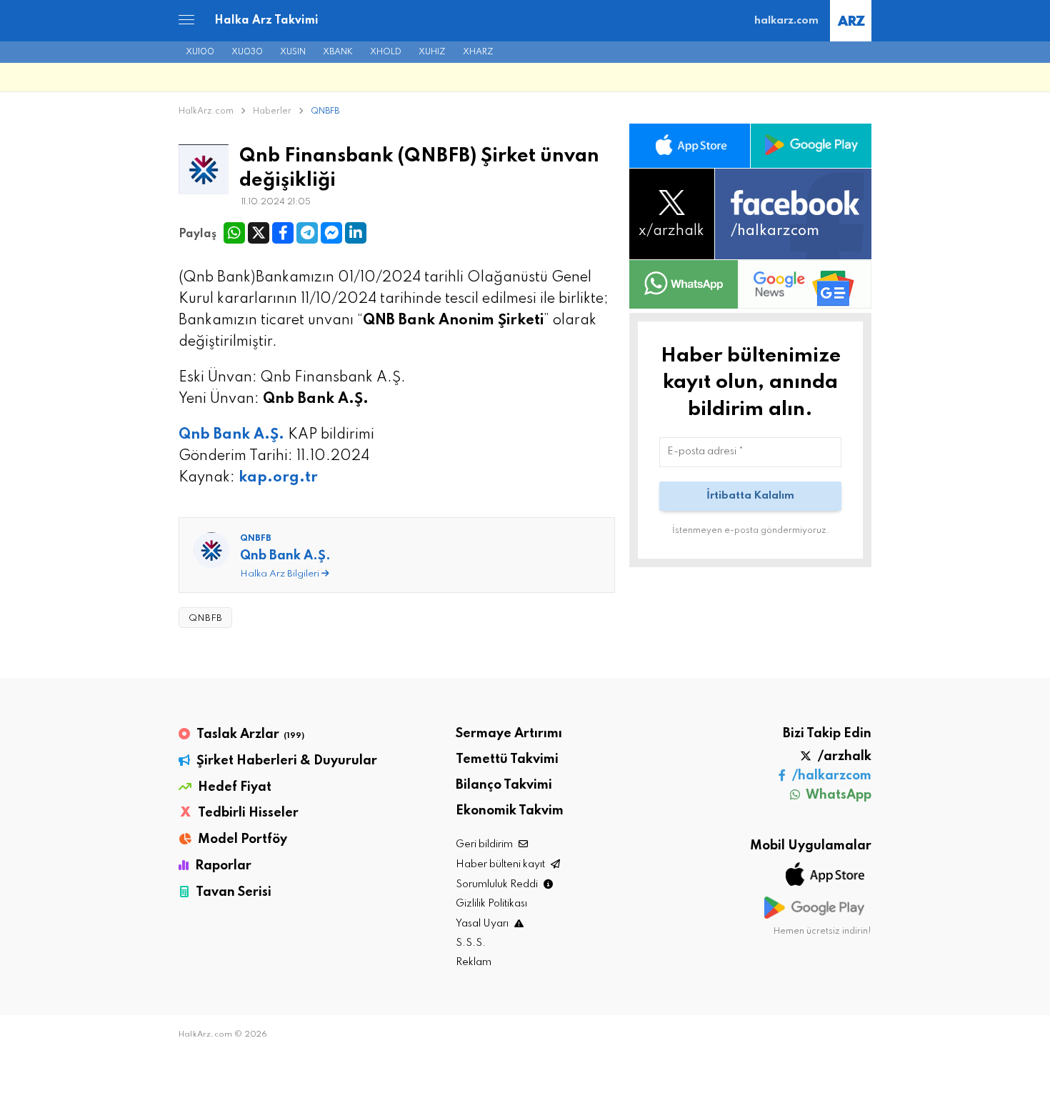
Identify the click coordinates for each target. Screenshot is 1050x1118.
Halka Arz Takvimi (266, 21)
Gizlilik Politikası (491, 904)
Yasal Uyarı (483, 924)
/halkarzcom (830, 775)
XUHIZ (432, 52)
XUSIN (293, 52)
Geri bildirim (485, 844)
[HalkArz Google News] (805, 284)
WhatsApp (837, 795)
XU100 (200, 52)
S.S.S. (471, 943)
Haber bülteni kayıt (501, 864)
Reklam (473, 962)
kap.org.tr (278, 478)
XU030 (247, 52)
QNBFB (325, 111)
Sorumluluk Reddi (498, 884)
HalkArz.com (206, 111)
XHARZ (478, 52)
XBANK (338, 52)
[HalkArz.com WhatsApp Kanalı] (683, 284)
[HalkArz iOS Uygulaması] (689, 146)
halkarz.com (786, 21)
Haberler (273, 111)
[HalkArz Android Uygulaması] (811, 146)
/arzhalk (843, 756)
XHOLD (385, 52)
